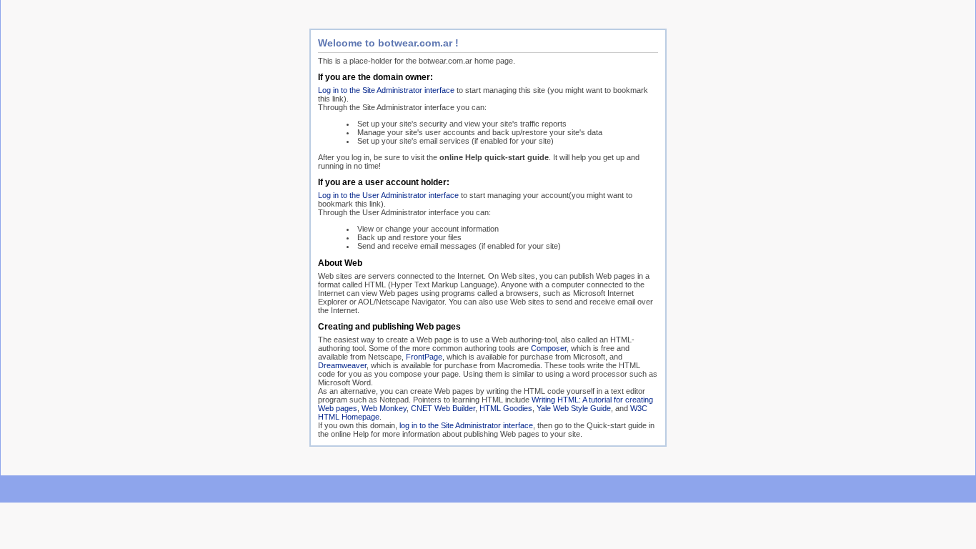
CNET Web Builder (443, 408)
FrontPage (424, 356)
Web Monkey (384, 408)
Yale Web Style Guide (574, 408)
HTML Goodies (505, 408)
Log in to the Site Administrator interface (386, 90)
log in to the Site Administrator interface (466, 425)
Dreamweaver (342, 365)
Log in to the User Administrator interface (388, 195)
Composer (549, 348)
